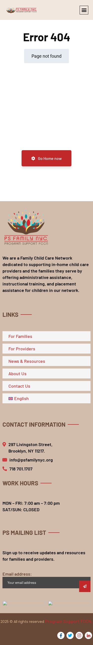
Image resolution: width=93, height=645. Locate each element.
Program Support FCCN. (69, 621)
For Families (20, 336)
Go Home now (49, 158)
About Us (17, 373)
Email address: (17, 574)
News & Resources (26, 361)
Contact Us (19, 386)
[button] (84, 10)
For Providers (21, 348)
